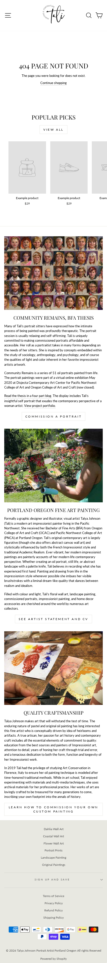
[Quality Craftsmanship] (53, 668)
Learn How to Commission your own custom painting (53, 809)
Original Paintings (53, 865)
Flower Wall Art (54, 843)
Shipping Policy (53, 917)
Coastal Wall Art (53, 836)
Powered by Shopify (53, 959)
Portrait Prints (53, 850)
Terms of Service (53, 896)
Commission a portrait (53, 416)
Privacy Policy (54, 903)
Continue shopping (53, 83)
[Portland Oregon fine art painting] (53, 465)
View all (53, 129)
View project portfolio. (40, 406)
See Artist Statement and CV (53, 619)
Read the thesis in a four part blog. (28, 396)
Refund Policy (53, 910)
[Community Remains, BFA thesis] (53, 273)
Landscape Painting (53, 857)
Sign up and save (52, 879)
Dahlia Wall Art (53, 829)
